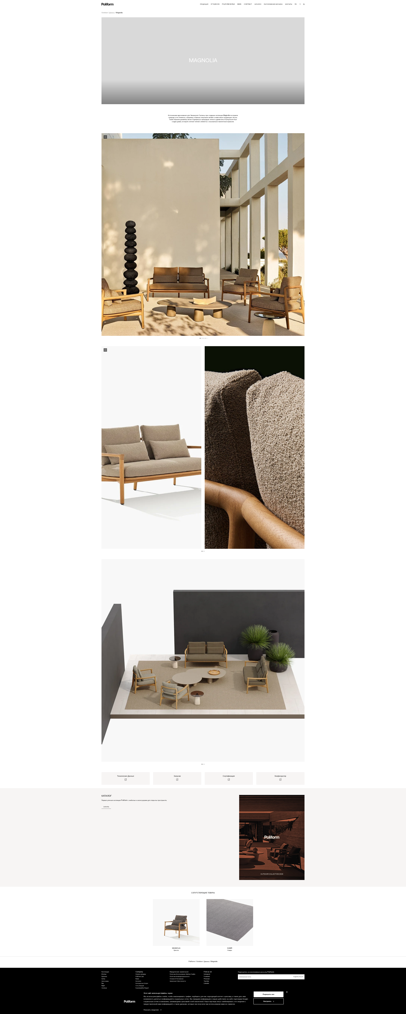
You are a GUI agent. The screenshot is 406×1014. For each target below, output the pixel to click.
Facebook (207, 976)
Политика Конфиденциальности (179, 976)
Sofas (103, 978)
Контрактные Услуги (142, 983)
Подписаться (298, 976)
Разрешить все (268, 994)
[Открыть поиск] (303, 4)
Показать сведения (151, 1010)
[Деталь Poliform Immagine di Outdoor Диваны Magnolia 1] (105, 137)
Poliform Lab (139, 976)
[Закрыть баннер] (287, 992)
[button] (196, 902)
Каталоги (138, 981)
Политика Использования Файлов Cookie (182, 974)
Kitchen (104, 974)
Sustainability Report (142, 988)
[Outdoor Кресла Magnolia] (176, 922)
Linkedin (206, 983)
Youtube (206, 981)
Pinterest (207, 978)
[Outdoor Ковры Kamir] (229, 922)
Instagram (207, 974)
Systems (104, 976)
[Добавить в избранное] (300, 4)
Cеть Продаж (140, 985)
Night (103, 985)
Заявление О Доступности (178, 981)
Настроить (267, 1001)
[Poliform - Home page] (108, 4)
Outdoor (104, 988)
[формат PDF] (271, 837)
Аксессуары (105, 981)
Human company (141, 974)
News (137, 978)
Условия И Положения (176, 978)
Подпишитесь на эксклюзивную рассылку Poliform (256, 972)
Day (103, 983)
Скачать (106, 806)
